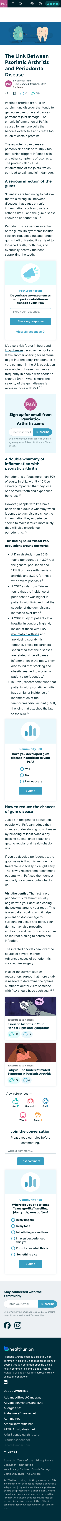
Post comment (30, 1161)
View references (17, 1093)
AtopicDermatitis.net (18, 1424)
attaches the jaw (41, 708)
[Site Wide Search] (20, 3)
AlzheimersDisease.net (20, 1413)
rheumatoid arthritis (25, 634)
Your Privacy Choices (16, 1469)
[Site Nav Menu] (13, 3)
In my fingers (25, 1219)
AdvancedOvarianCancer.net (24, 1403)
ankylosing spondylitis (27, 639)
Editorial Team (23, 80)
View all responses (29, 331)
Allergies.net (12, 1408)
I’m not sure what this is (32, 1248)
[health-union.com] (18, 1350)
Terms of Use (37, 1315)
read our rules (30, 1137)
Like (14, 1102)
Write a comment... (20, 1150)
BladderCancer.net (17, 1440)
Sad (43, 1102)
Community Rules (14, 1473)
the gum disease (32, 383)
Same (37, 1116)
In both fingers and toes (32, 1232)
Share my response (31, 321)
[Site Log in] (40, 3)
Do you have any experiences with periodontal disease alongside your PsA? (30, 299)
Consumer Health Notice (18, 1464)
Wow (22, 1116)
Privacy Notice (32, 442)
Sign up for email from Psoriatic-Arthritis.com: (30, 419)
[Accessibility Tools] (32, 3)
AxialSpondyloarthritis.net (22, 1434)
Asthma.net (12, 1418)
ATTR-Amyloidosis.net (19, 1429)
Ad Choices (34, 1473)
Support (30, 1102)
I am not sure (33, 781)
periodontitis (28, 218)
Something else (27, 1254)
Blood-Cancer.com (17, 1445)
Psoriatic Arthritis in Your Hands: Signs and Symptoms (28, 1026)
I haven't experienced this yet (30, 1240)
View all (12, 1451)
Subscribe (52, 3)
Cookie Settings (41, 1469)
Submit (30, 790)
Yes (27, 769)
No (27, 775)
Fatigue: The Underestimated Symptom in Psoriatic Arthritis (29, 1071)
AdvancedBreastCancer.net (23, 1397)
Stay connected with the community (23, 1294)
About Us (9, 1460)
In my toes (23, 1226)
